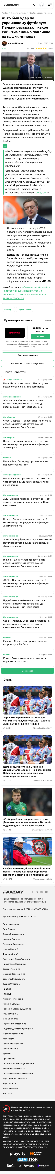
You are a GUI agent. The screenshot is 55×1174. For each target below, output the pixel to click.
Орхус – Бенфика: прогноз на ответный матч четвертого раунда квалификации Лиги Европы (26, 444)
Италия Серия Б (10, 1014)
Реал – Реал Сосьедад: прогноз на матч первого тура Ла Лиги (25, 463)
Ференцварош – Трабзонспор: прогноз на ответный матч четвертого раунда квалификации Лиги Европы (27, 424)
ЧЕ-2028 (7, 989)
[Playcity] (18, 1154)
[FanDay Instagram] (41, 892)
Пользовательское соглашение (18, 1073)
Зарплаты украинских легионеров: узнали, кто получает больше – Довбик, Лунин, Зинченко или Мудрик (26, 720)
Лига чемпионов (14, 380)
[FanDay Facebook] (32, 892)
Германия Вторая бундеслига (17, 1009)
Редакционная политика (15, 1078)
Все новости (28, 671)
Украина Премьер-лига (14, 974)
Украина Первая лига (13, 1034)
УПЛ (4, 49)
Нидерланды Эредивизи (14, 964)
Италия (6, 654)
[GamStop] (27, 1160)
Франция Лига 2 (10, 1019)
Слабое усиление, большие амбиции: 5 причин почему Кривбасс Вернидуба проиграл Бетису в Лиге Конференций (26, 871)
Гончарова (41, 192)
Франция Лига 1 (10, 954)
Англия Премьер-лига (13, 934)
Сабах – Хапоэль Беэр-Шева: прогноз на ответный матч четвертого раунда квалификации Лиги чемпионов (26, 624)
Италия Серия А (10, 949)
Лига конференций (12, 397)
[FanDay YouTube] (46, 892)
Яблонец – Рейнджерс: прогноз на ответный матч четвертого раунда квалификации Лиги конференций (23, 403)
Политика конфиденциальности (18, 1063)
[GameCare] (42, 1166)
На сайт (40, 337)
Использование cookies (14, 1068)
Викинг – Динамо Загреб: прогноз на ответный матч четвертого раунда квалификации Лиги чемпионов (24, 563)
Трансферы (8, 1039)
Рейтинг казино (10, 1048)
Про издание (9, 1058)
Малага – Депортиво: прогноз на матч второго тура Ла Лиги (25, 643)
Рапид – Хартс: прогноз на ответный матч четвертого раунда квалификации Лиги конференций (27, 481)
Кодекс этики (9, 1083)
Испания (7, 458)
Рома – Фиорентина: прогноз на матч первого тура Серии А (24, 660)
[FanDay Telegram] (37, 892)
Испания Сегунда (11, 1004)
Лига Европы (9, 417)
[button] (34, 5)
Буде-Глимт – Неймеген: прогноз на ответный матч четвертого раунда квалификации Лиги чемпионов (24, 603)
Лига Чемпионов (11, 924)
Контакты (7, 1093)
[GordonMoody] (36, 1154)
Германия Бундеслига (13, 944)
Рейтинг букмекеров (28, 355)
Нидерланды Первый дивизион (18, 1029)
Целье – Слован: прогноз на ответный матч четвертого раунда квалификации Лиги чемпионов (26, 522)
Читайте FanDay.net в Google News (27, 363)
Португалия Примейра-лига (16, 959)
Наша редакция (10, 1088)
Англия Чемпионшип (13, 999)
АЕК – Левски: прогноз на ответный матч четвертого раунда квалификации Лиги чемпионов (26, 502)
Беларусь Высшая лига (14, 979)
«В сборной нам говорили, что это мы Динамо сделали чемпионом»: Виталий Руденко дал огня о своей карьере (27, 822)
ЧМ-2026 (7, 994)
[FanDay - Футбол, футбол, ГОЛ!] (12, 5)
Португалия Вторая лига (14, 1024)
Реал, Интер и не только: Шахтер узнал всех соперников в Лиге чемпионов (26, 385)
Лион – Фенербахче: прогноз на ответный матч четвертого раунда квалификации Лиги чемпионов (27, 542)
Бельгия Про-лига (11, 969)
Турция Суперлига (11, 984)
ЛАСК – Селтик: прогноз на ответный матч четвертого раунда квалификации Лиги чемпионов (26, 583)
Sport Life (7, 1053)
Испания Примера (11, 939)
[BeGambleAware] (20, 1166)
